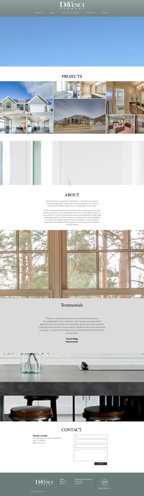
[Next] (109, 329)
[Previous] (35, 329)
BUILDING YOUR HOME (83, 479)
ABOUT (62, 484)
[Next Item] (141, 107)
